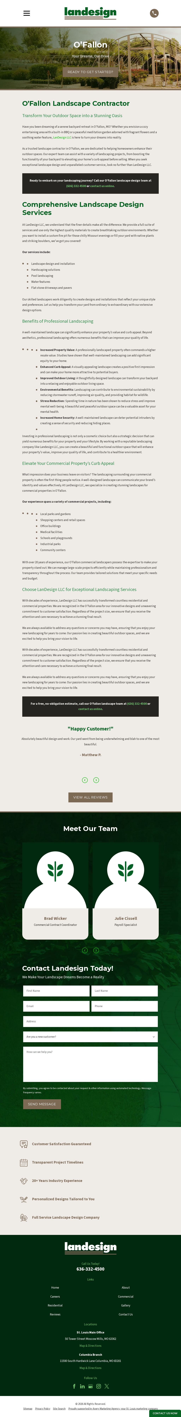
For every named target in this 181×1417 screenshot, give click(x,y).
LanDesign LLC (62, 137)
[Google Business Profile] (90, 1386)
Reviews (55, 1314)
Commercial (125, 1297)
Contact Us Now (165, 1413)
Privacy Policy (42, 1409)
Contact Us (126, 1314)
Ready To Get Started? (90, 72)
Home (55, 1288)
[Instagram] (98, 1386)
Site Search (59, 1409)
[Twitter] (106, 1386)
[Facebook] (74, 1386)
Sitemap (27, 1409)
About (126, 1288)
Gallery (125, 1305)
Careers (55, 1297)
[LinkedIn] (82, 1386)
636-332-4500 (90, 1269)
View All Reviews (90, 797)
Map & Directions (90, 1346)
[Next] (96, 780)
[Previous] (85, 780)
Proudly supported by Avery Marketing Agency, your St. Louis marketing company (113, 1409)
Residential (55, 1305)
